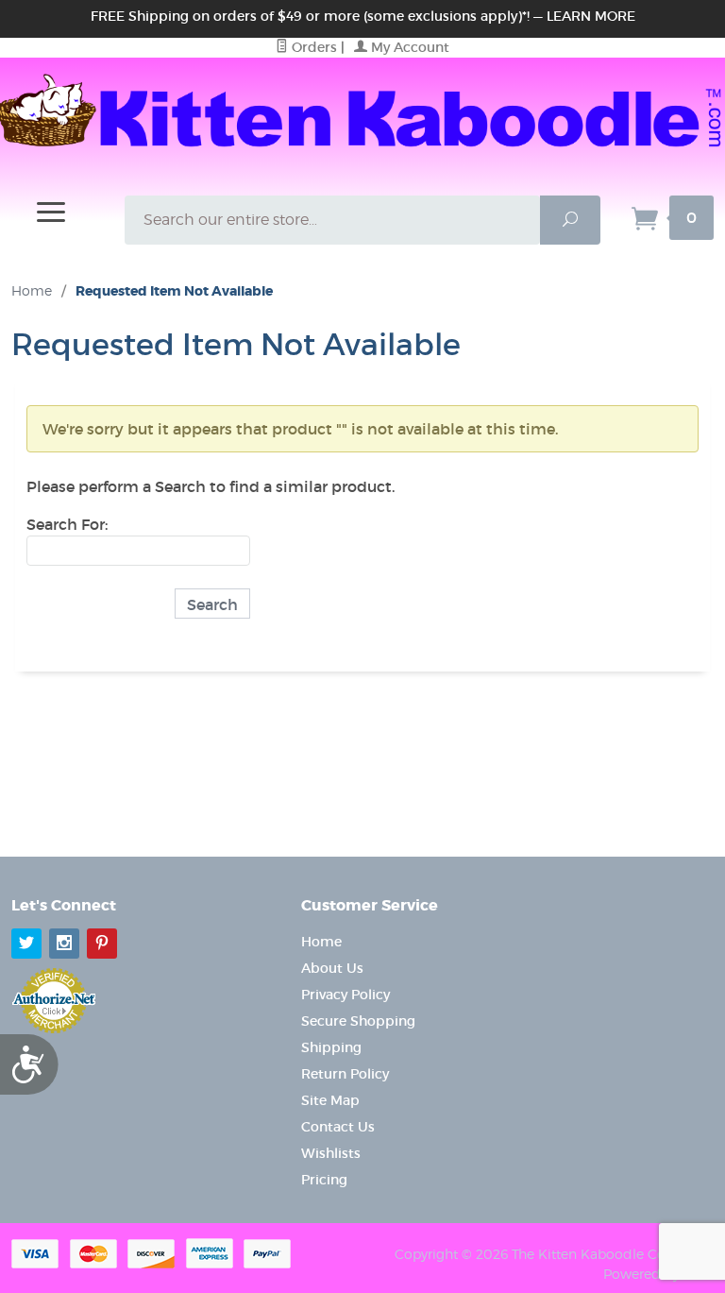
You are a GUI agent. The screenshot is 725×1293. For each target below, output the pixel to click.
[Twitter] (26, 943)
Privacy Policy (345, 994)
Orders (312, 47)
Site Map (330, 1100)
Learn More (591, 16)
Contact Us (338, 1126)
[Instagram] (64, 943)
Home (31, 290)
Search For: (67, 524)
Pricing (324, 1179)
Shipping (331, 1047)
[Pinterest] (102, 943)
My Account (408, 47)
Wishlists (331, 1153)
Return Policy (345, 1073)
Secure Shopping (358, 1020)
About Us (332, 968)
